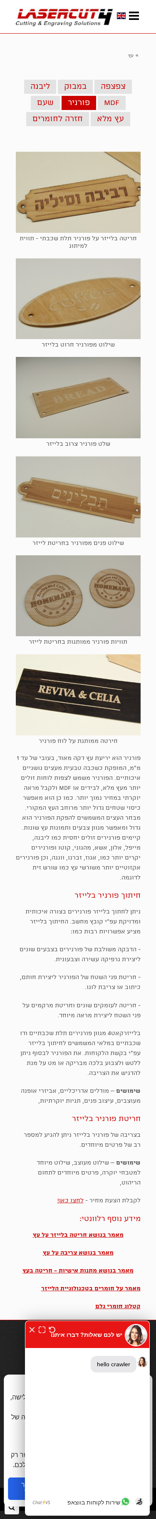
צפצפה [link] (113, 87)
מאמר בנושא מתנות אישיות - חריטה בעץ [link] (78, 1271)
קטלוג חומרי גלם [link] (118, 1306)
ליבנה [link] (40, 87)
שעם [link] (45, 103)
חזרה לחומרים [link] (57, 119)
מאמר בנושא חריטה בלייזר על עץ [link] (78, 1235)
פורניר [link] (79, 103)
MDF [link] (111, 103)
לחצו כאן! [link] (70, 1200)
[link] (65, 16)
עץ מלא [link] (110, 119)
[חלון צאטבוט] (87, 1418)
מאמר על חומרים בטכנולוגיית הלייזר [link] (91, 1288)
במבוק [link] (75, 87)
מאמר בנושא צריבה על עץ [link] (78, 1253)
